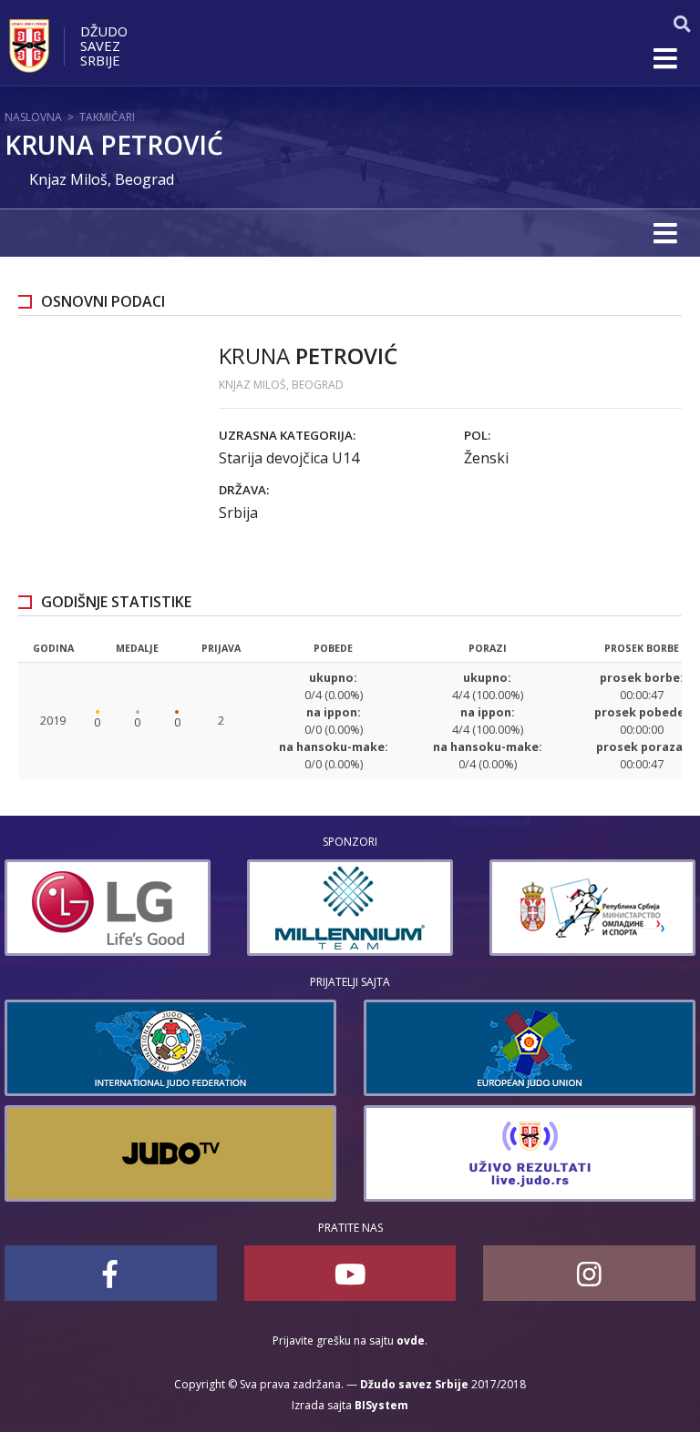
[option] (108, 907)
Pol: (477, 435)
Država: (244, 490)
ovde (410, 1340)
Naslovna (33, 117)
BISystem (381, 1405)
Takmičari (107, 117)
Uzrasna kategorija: (287, 435)
